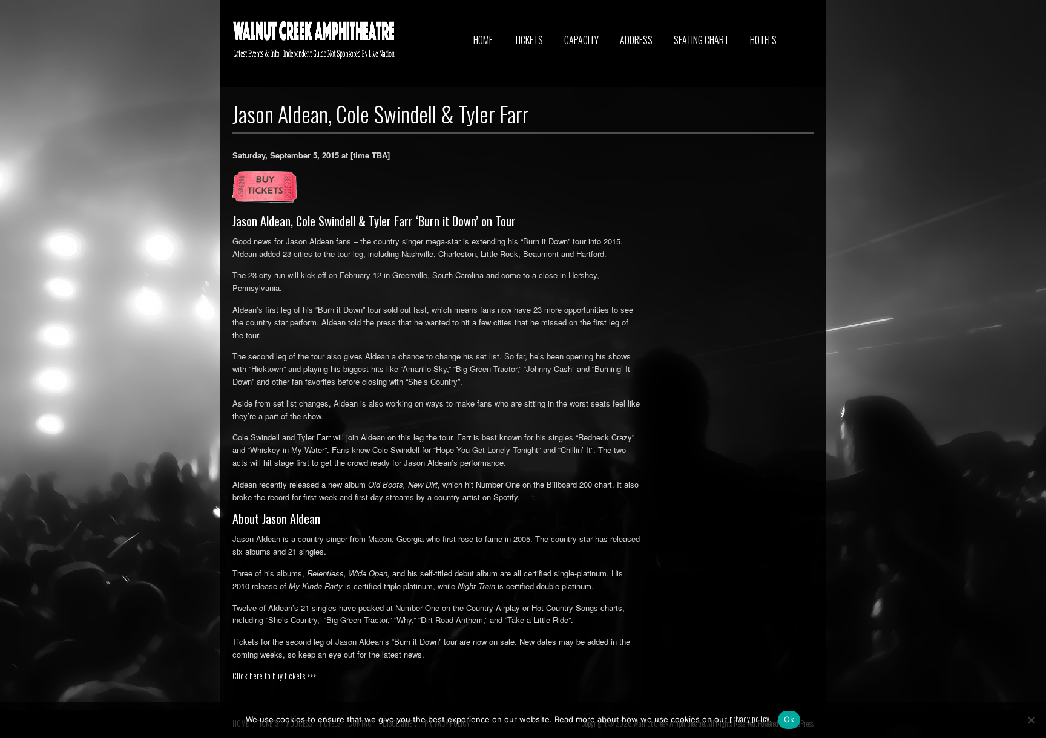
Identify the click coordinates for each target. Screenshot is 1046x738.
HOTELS (763, 40)
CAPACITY (581, 40)
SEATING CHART (701, 40)
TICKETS (528, 40)
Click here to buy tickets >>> (274, 676)
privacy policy (749, 719)
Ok (789, 719)
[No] (1031, 720)
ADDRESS (636, 40)
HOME (483, 40)
